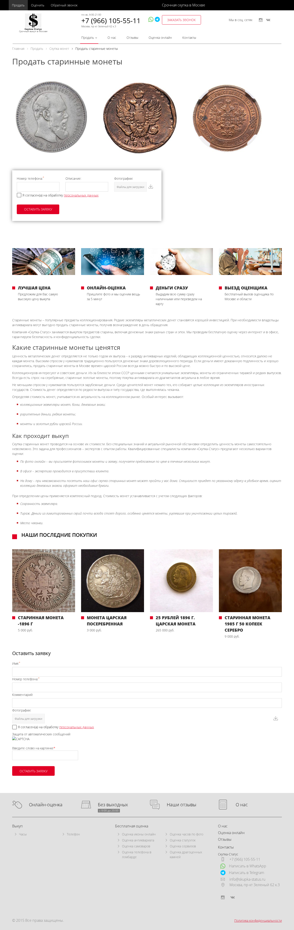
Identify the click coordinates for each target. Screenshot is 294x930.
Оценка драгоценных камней (186, 854)
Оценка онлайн (160, 37)
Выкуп (17, 826)
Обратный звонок (64, 5)
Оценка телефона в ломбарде (136, 854)
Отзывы (132, 37)
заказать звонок (181, 20)
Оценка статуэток (182, 840)
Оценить (37, 5)
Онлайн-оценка (45, 804)
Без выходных (113, 804)
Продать (18, 5)
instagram (261, 20)
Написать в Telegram (246, 872)
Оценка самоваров (136, 846)
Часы (23, 834)
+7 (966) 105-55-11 (111, 20)
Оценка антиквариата (138, 840)
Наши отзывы (181, 804)
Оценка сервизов (183, 846)
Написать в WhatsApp (247, 865)
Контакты (189, 37)
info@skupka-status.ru (247, 879)
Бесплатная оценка (131, 826)
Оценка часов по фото (186, 834)
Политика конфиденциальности (258, 920)
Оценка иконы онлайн (139, 834)
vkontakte (268, 20)
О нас (111, 37)
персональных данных (81, 195)
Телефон (73, 834)
